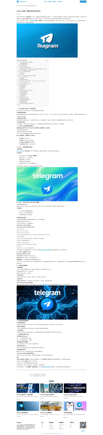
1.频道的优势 (22, 72)
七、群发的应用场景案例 (22, 91)
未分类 (20, 5)
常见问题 (49, 1)
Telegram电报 (33, 20)
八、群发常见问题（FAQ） (23, 97)
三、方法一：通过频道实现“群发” (24, 71)
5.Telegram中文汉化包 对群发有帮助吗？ (27, 103)
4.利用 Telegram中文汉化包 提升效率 (26, 90)
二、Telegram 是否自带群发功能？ (24, 67)
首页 (45, 1)
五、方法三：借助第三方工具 (23, 82)
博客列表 (54, 1)
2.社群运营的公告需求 (24, 64)
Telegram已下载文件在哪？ (70, 394)
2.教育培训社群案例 (23, 94)
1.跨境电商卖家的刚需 (24, 63)
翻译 (70, 426)
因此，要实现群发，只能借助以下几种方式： (27, 70)
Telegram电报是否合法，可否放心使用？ (39, 374)
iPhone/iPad (51, 426)
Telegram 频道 (20, 151)
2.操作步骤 (22, 74)
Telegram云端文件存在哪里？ (47, 394)
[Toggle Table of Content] (46, 60)
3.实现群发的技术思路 (24, 79)
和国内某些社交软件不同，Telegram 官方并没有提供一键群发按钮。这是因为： (33, 68)
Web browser (61, 428)
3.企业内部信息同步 (23, 66)
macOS (60, 426)
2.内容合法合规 (22, 87)
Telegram (23, 1)
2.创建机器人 (22, 78)
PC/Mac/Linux (61, 424)
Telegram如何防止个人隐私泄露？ (25, 394)
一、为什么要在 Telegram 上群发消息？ (25, 62)
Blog (42, 426)
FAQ (42, 424)
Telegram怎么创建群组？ (46, 412)
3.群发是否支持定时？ (24, 100)
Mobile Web (51, 428)
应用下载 (60, 1)
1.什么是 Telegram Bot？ (24, 77)
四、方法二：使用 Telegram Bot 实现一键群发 (27, 75)
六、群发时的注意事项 (22, 85)
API (70, 424)
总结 (19, 104)
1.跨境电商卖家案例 (23, 93)
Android (50, 424)
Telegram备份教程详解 (22, 412)
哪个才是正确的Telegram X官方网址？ (39, 375)
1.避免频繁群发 (22, 86)
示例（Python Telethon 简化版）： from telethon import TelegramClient (32, 80)
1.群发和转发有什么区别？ (24, 98)
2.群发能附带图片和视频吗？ (25, 99)
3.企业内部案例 (22, 95)
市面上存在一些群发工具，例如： (26, 83)
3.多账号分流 (22, 88)
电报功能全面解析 (68, 412)
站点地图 (58, 433)
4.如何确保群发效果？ (24, 102)
